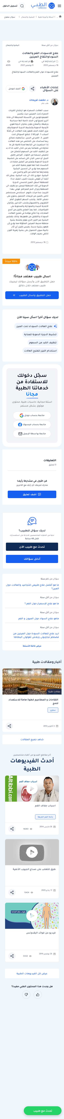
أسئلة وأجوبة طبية (45, 17)
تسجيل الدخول (10, 5)
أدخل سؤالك (32, 559)
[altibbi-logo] (43, 5)
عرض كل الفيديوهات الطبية (32, 973)
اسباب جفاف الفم (45, 806)
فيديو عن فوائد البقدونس (41, 933)
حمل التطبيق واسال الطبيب (35, 295)
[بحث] (22, 6)
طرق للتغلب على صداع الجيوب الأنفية (34, 869)
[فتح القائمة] (58, 5)
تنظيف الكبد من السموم (43, 342)
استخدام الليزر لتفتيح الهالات (40, 350)
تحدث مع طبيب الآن (32, 547)
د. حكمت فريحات (38, 100)
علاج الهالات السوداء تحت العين (34, 326)
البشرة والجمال (27, 17)
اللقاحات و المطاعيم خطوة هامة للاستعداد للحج (33, 701)
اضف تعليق (29, 494)
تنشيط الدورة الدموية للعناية (40, 334)
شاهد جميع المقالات (32, 739)
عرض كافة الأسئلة (32, 646)
